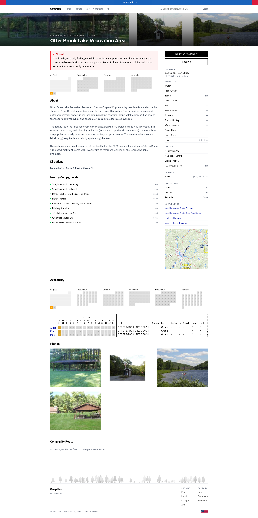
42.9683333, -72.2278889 (177, 73)
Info (88, 8)
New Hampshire (58, 35)
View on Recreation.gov (176, 223)
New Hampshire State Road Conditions (183, 213)
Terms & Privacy (91, 511)
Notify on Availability (186, 53)
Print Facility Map (173, 218)
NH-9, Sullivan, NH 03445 (176, 76)
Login (205, 8)
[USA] (204, 511)
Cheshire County (78, 35)
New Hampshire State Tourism (179, 208)
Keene (92, 35)
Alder (53, 327)
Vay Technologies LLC (72, 511)
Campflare (55, 8)
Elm (52, 331)
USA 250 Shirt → (129, 2)
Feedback (202, 500)
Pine (52, 334)
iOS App (185, 500)
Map (69, 8)
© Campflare (55, 511)
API (108, 8)
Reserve (186, 61)
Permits (78, 8)
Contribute (98, 8)
